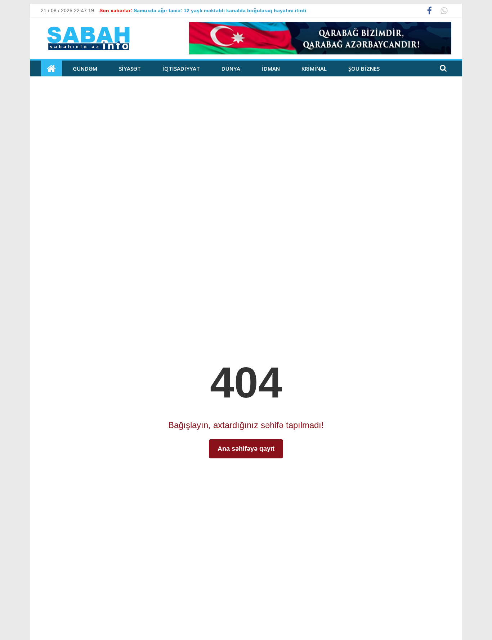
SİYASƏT (130, 68)
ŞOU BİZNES (364, 68)
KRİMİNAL (314, 68)
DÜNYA (231, 68)
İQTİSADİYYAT (181, 68)
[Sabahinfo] (51, 68)
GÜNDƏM (85, 68)
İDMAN (271, 68)
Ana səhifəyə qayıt (246, 448)
